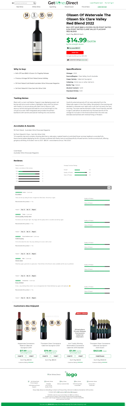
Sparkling (52, 7)
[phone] (71, 374)
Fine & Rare (86, 7)
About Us (42, 390)
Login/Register (95, 3)
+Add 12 (20, 356)
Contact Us (55, 390)
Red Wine (19, 7)
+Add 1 (31, 356)
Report (34, 209)
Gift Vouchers (89, 390)
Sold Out (75, 52)
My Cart (107, 3)
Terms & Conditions (73, 390)
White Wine (36, 7)
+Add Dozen (100, 356)
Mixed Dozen (69, 7)
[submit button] (34, 3)
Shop (34, 390)
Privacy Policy (63, 390)
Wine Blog (49, 390)
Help (38, 390)
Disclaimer (82, 390)
